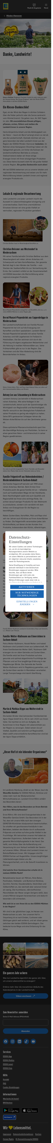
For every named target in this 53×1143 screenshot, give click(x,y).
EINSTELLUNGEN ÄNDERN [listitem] (27, 603)
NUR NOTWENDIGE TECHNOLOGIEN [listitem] (27, 594)
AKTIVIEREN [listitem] (26, 587)
